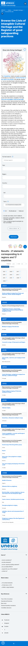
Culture (9, 10)
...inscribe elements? (6, 562)
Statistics (12, 266)
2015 (12, 275)
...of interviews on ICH (6, 585)
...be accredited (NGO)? (7, 566)
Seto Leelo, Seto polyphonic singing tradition (11, 457)
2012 (5, 278)
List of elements (5, 266)
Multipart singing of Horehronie (10, 326)
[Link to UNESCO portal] (9, 3)
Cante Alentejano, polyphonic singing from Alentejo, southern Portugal (13, 375)
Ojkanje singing (6, 407)
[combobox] (14, 169)
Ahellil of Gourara (6, 480)
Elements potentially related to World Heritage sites (13, 218)
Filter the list (14, 236)
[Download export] (25, 247)
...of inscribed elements (6, 582)
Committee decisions (6, 607)
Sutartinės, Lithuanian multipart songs (12, 417)
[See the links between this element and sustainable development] (20, 246)
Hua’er (4, 450)
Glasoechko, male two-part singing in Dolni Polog (13, 358)
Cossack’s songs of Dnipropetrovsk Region (13, 342)
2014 (18, 275)
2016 (5, 275)
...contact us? (4, 571)
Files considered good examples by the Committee (13, 222)
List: (4, 192)
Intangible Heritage (18, 10)
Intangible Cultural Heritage (8, 5)
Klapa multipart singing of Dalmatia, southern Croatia (11, 391)
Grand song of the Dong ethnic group (12, 444)
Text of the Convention (7, 599)
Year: (3, 165)
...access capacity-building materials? (10, 564)
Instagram (6, 623)
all (6, 211)
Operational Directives (6, 601)
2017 (19, 272)
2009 (19, 278)
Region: (4, 174)
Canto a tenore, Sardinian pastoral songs (13, 499)
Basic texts (3, 603)
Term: (5, 201)
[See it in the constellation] (10, 246)
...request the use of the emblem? (9, 569)
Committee (7, 76)
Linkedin (6, 632)
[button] (2, 14)
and (19, 263)
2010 (12, 278)
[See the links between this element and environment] (15, 246)
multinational (12, 211)
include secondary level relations (12, 215)
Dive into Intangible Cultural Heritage (12, 99)
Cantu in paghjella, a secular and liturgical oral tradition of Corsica (13, 434)
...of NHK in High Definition (7, 587)
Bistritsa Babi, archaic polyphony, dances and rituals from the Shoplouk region (13, 493)
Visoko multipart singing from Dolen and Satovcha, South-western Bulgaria (13, 294)
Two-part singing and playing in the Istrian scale (13, 464)
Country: (4, 183)
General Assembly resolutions (8, 605)
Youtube (6, 626)
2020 (12, 272)
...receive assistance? (6, 560)
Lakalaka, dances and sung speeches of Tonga (13, 512)
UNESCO (3, 10)
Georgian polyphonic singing (9, 505)
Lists (2, 11)
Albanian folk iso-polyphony (9, 486)
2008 (5, 281)
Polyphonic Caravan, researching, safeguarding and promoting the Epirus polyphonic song (12, 310)
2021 (5, 272)
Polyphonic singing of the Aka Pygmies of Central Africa (13, 519)
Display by (9, 263)
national (21, 211)
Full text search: (7, 156)
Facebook (6, 620)
